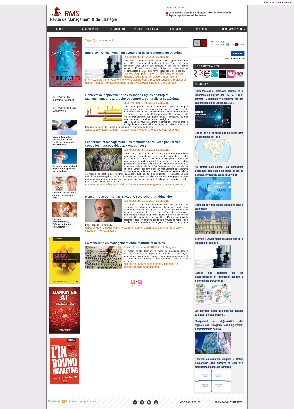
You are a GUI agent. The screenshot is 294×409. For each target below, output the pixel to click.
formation (177, 73)
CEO (88, 227)
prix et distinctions (161, 79)
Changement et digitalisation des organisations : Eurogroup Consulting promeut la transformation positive (219, 325)
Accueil (61, 29)
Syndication (71, 401)
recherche (120, 82)
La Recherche (90, 29)
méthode (142, 129)
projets (109, 82)
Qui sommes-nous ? (232, 29)
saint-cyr (180, 184)
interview (90, 79)
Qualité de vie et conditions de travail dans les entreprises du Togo (219, 135)
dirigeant (98, 227)
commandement (95, 184)
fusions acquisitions (135, 76)
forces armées (137, 184)
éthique (110, 184)
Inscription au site (87, 401)
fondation (122, 184)
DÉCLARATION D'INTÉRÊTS (228, 402)
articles (128, 73)
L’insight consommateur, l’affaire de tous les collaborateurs (62, 223)
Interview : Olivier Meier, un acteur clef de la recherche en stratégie (133, 52)
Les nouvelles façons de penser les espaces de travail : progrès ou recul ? (219, 312)
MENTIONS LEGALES (190, 402)
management (113, 79)
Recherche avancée (234, 58)
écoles (128, 263)
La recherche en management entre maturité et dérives (125, 243)
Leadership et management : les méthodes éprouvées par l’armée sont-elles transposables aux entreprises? (133, 143)
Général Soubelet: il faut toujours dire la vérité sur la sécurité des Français (63, 141)
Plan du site (54, 401)
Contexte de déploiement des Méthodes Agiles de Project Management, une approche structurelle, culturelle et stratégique (132, 96)
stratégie (154, 82)
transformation (169, 82)
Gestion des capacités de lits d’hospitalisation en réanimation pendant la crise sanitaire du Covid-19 (219, 276)
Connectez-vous (284, 2)
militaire (169, 184)
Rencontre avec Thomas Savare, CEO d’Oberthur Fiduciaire (128, 196)
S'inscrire (269, 2)
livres (100, 79)
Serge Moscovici (138, 82)
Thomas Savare (106, 230)
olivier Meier (129, 79)
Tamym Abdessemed (146, 266)
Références (203, 29)
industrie (109, 227)
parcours (143, 79)
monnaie (150, 227)
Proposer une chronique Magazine (64, 98)
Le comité (175, 29)
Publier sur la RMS (146, 29)
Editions (165, 73)
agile (88, 129)
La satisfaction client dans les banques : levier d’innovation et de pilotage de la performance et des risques (198, 14)
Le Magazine (118, 29)
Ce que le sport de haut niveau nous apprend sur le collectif (64, 168)
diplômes (153, 73)
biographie (140, 73)
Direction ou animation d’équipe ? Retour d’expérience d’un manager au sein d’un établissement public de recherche (219, 363)
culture (97, 129)
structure (174, 129)
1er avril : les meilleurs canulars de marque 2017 (64, 195)
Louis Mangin (110, 129)
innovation (155, 76)
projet (152, 129)
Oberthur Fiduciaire (169, 227)
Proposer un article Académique (64, 109)
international (170, 76)
